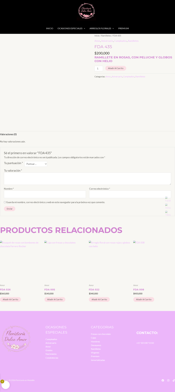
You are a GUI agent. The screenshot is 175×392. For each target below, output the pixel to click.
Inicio (49, 28)
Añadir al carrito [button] (10, 299)
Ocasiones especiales (70, 28)
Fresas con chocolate (101, 334)
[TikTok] (174, 380)
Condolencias (52, 357)
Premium (123, 28)
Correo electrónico (99, 188)
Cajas (93, 337)
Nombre (9, 188)
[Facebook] (163, 380)
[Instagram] (168, 380)
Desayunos (96, 345)
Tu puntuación (13, 163)
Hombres (95, 341)
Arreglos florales (100, 28)
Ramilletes (106, 35)
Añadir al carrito (115, 68)
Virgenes (95, 352)
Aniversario (107, 40)
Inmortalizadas (98, 360)
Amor (97, 40)
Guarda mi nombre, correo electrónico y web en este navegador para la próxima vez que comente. (55, 202)
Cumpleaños (120, 40)
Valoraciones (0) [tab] (8, 134)
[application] (83, 28)
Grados (49, 350)
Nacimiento (51, 354)
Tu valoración (13, 170)
